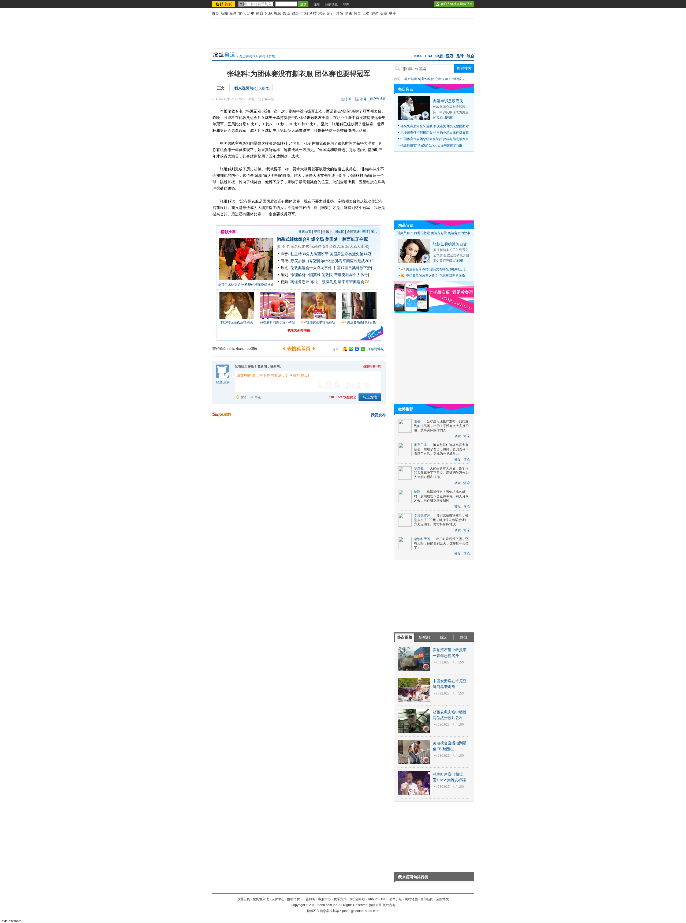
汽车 (322, 14)
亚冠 (449, 56)
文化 (242, 14)
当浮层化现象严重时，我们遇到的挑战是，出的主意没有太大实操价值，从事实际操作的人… (441, 425)
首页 (215, 14)
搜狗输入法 (261, 899)
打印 (349, 99)
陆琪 (417, 492)
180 (461, 724)
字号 (363, 99)
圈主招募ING (372, 366)
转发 (457, 436)
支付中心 (277, 899)
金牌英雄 (353, 232)
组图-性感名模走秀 (293, 246)
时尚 (339, 14)
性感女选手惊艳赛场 (320, 322)
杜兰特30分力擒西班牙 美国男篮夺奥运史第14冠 (330, 254)
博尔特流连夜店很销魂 (237, 322)
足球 (460, 56)
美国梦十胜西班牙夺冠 (346, 239)
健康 (348, 14)
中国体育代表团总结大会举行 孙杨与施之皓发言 (434, 139)
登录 (219, 382)
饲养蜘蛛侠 (426, 79)
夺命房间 (441, 79)
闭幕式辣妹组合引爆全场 (300, 239)
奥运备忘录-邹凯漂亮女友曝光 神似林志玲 (436, 269)
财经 (295, 14)
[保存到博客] (375, 349)
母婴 (366, 14)
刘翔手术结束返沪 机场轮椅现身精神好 (246, 285)
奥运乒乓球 (247, 56)
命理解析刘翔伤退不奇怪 (277, 322)
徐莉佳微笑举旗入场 (327, 246)
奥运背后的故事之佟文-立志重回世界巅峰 (435, 275)
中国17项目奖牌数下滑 (352, 268)
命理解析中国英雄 (305, 275)
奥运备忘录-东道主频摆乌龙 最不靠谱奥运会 (327, 282)
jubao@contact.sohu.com (360, 911)
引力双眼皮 (457, 79)
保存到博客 (378, 99)
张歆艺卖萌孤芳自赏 (450, 244)
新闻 (224, 14)
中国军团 (337, 232)
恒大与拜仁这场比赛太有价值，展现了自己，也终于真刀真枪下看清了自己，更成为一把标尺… (441, 449)
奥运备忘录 (439, 233)
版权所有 (389, 905)
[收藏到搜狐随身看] (363, 349)
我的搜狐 (331, 4)
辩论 (258, 397)
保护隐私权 (357, 899)
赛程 (317, 232)
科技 (313, 14)
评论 (466, 436)
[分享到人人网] (357, 349)
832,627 (444, 662)
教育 (357, 14)
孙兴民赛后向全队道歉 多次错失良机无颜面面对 (434, 126)
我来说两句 (251, 88)
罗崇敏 (419, 468)
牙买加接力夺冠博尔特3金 (312, 261)
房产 (330, 14)
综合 (470, 56)
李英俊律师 (422, 515)
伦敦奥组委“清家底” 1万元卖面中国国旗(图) (431, 145)
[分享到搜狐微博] (345, 349)
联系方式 (340, 899)
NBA (269, 14)
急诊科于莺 (422, 539)
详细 (449, 117)
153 (461, 662)
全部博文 (442, 899)
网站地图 (411, 899)
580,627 (444, 724)
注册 (317, 4)
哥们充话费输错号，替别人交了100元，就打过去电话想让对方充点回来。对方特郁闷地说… (441, 519)
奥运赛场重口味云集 (361, 322)
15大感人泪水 (356, 246)
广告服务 (309, 899)
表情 (243, 397)
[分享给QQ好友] (351, 349)
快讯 (326, 232)
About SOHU (377, 899)
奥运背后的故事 (459, 233)
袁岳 (417, 421)
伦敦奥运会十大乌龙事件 (311, 268)
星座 (392, 14)
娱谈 (286, 14)
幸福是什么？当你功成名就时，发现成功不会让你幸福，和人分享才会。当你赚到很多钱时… (441, 496)
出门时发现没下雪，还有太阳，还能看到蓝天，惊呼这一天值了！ (441, 543)
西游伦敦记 (422, 233)
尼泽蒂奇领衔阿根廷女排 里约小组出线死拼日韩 (434, 132)
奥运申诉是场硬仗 (448, 101)
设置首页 (243, 899)
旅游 (375, 14)
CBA (429, 56)
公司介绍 (395, 899)
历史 (251, 14)
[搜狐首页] (224, 4)
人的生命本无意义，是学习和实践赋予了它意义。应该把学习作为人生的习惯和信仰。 (441, 473)
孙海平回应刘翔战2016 (354, 261)
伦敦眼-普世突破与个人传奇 (345, 275)
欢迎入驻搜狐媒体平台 (457, 4)
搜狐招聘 (293, 899)
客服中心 (324, 899)
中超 (439, 56)
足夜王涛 (420, 445)
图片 (374, 232)
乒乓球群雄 (267, 56)
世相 (304, 14)
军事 (233, 14)
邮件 (346, 4)
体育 (259, 14)
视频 (277, 14)
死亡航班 (410, 79)
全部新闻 (426, 899)
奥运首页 (305, 232)
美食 (383, 14)
